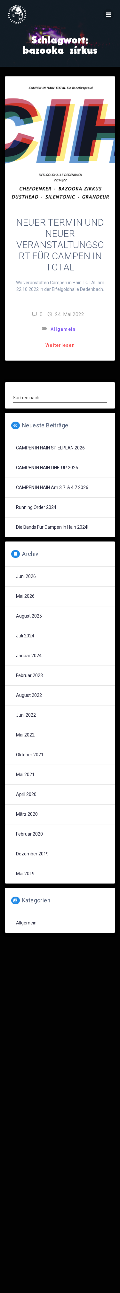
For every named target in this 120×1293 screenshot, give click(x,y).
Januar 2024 (29, 655)
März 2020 (27, 814)
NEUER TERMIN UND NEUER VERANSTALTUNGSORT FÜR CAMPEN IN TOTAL (60, 245)
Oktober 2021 (30, 754)
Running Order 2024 (36, 507)
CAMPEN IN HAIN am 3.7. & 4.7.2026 (52, 487)
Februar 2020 (29, 834)
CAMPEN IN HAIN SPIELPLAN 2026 (50, 447)
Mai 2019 (25, 873)
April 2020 (26, 794)
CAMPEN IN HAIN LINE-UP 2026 (47, 467)
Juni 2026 (26, 576)
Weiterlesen (60, 345)
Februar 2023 (29, 675)
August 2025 (29, 616)
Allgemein (63, 329)
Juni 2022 (26, 715)
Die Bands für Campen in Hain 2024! (52, 527)
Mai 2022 (25, 734)
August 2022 (29, 695)
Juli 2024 (25, 635)
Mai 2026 (25, 596)
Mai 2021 (25, 774)
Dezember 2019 (32, 853)
